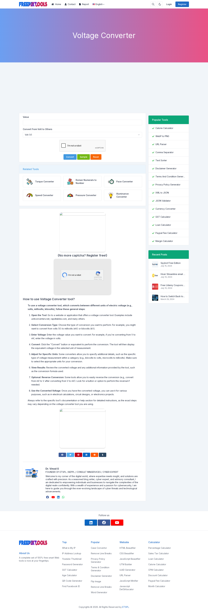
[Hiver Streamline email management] (155, 277)
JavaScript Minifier (129, 580)
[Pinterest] (78, 455)
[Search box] (153, 4)
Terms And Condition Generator (170, 176)
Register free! (96, 255)
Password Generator (72, 564)
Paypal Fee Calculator (166, 233)
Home (58, 4)
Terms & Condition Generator (100, 569)
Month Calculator (156, 586)
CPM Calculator (156, 570)
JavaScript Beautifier (130, 559)
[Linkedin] (86, 455)
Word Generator (99, 592)
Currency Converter (165, 208)
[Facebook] (62, 455)
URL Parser (161, 144)
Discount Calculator (158, 575)
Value (26, 117)
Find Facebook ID (71, 586)
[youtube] (53, 497)
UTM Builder (126, 564)
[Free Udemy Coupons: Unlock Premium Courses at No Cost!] (155, 288)
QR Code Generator (72, 580)
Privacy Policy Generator (167, 184)
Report (85, 4)
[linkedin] (58, 497)
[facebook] (48, 497)
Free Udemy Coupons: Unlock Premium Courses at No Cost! (173, 285)
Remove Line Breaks (101, 553)
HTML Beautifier (128, 548)
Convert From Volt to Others (37, 129)
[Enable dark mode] (160, 4)
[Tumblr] (102, 455)
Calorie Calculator (164, 128)
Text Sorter (161, 160)
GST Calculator (163, 217)
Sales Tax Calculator (158, 553)
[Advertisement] (104, 85)
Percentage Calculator (159, 548)
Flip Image (96, 581)
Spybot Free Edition (171, 263)
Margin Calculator (164, 241)
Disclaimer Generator (165, 168)
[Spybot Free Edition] (155, 266)
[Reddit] (94, 455)
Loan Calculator (163, 225)
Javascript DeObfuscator (127, 588)
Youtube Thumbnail (71, 559)
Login (169, 4)
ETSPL (125, 607)
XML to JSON (162, 192)
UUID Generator (127, 570)
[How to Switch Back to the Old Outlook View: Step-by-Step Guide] (155, 299)
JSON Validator (163, 200)
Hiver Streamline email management (173, 274)
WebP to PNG (162, 136)
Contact (72, 4)
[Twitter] (70, 455)
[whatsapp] (63, 497)
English (99, 4)
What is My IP (69, 548)
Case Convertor (99, 548)
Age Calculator (69, 575)
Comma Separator (164, 152)
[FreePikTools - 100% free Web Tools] (34, 4)
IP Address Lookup (71, 553)
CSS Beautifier (127, 553)
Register (182, 4)
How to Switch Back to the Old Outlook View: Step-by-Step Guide (173, 296)
